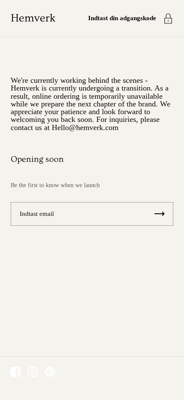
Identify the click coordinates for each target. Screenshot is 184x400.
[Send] (159, 214)
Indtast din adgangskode (122, 18)
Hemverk (33, 18)
